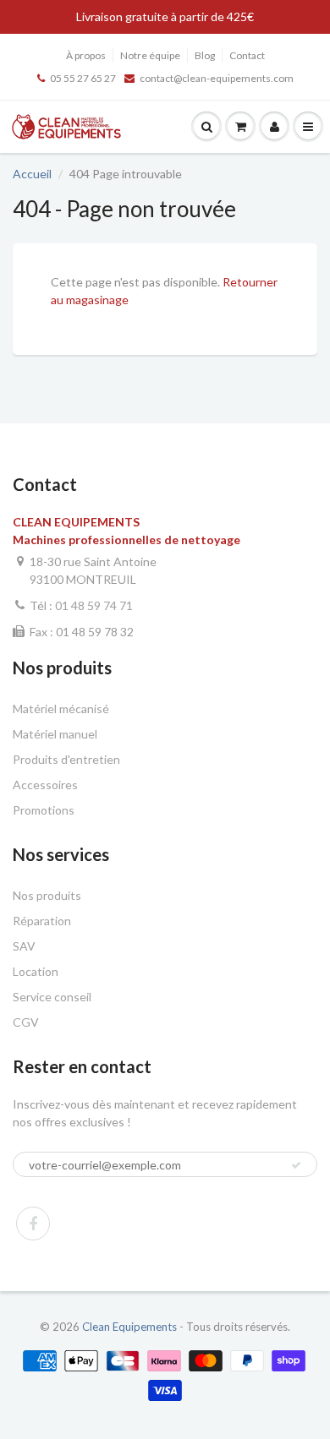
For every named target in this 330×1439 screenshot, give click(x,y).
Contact (247, 55)
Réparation (42, 920)
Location (35, 971)
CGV (26, 1022)
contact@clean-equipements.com (217, 78)
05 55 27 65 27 (83, 78)
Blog (205, 55)
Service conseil (52, 996)
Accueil (32, 173)
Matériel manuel (55, 734)
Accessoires (45, 784)
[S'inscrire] (296, 1165)
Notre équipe (150, 55)
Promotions (43, 810)
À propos (86, 55)
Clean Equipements (129, 1326)
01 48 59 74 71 (94, 605)
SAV (24, 946)
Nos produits (47, 895)
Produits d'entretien (66, 759)
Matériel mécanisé (61, 708)
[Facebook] (33, 1223)
